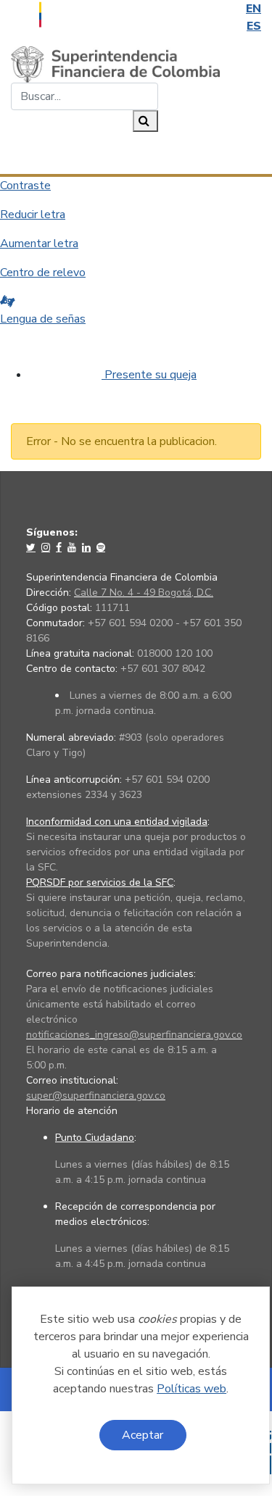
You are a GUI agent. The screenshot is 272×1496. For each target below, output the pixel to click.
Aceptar (142, 1435)
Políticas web (191, 1389)
